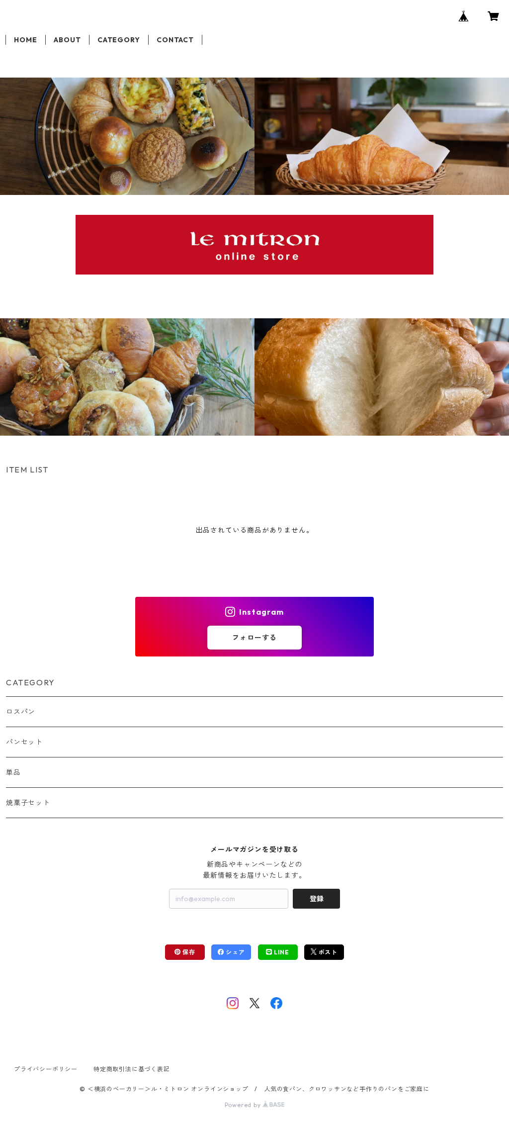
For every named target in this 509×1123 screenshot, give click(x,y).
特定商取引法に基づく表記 (131, 1069)
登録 (317, 898)
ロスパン (20, 711)
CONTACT (175, 39)
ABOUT (67, 39)
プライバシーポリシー (46, 1069)
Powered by (244, 1105)
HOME (25, 39)
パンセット (24, 742)
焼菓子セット (28, 802)
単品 (13, 772)
